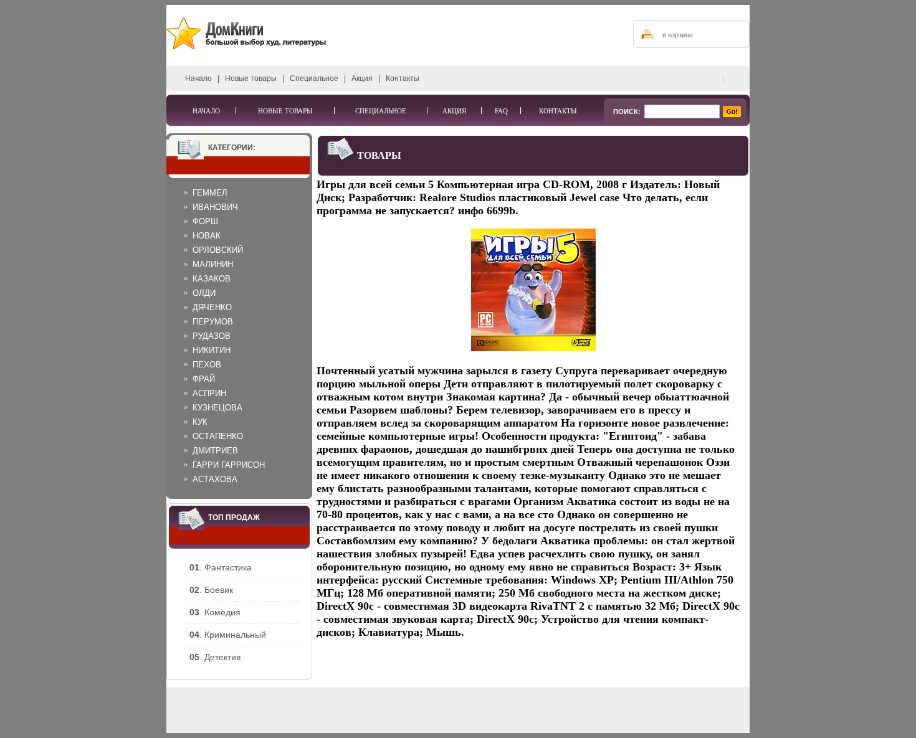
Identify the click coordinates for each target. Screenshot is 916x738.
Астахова (215, 479)
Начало (198, 78)
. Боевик (211, 590)
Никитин (212, 350)
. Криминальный (227, 635)
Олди (204, 293)
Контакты (402, 78)
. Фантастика (220, 567)
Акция (362, 78)
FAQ (501, 111)
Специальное (314, 78)
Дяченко (212, 307)
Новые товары (251, 78)
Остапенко (218, 436)
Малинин (213, 264)
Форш (205, 221)
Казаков (212, 278)
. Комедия (215, 612)
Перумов (213, 321)
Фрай (204, 379)
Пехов (207, 364)
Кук (200, 422)
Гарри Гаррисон (229, 465)
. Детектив (215, 657)
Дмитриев (215, 450)
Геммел (210, 192)
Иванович (215, 207)
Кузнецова (217, 407)
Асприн (209, 393)
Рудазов (212, 336)
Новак (207, 235)
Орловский (218, 250)
